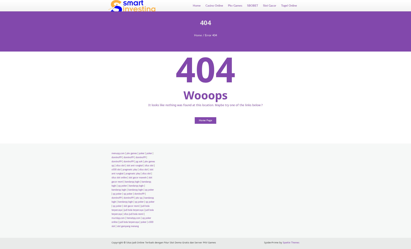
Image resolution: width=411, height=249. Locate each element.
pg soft (139, 162)
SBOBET (252, 5)
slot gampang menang (128, 226)
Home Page (205, 120)
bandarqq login (132, 182)
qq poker (122, 186)
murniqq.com (118, 218)
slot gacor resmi (131, 206)
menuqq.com (118, 153)
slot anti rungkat (135, 166)
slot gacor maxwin (138, 178)
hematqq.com (133, 218)
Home (197, 5)
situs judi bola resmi (133, 214)
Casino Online (214, 5)
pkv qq (139, 198)
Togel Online (289, 5)
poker (141, 153)
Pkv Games (235, 5)
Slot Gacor (269, 5)
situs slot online (119, 178)
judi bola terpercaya (133, 210)
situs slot (120, 166)
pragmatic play (130, 170)
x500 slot (116, 170)
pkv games (132, 153)
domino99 (117, 157)
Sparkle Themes (291, 242)
